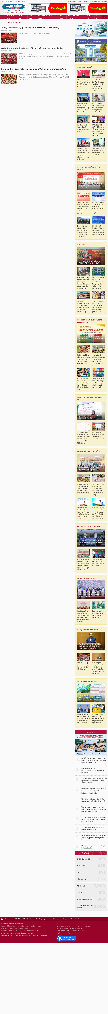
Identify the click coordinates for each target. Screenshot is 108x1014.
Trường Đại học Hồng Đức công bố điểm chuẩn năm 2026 (92, 829)
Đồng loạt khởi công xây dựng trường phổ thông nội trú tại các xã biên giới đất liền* (90, 594)
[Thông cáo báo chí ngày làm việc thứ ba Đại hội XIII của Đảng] (9, 38)
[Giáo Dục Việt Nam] (13, 8)
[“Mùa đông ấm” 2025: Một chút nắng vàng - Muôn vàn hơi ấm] (98, 553)
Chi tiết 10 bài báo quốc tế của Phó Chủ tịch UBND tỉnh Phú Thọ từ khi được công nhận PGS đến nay (83, 438)
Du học (61, 17)
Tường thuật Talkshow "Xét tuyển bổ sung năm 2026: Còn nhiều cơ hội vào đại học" (91, 186)
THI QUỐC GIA (82, 872)
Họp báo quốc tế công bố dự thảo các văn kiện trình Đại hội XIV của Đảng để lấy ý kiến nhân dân (83, 616)
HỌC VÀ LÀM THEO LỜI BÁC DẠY (88, 526)
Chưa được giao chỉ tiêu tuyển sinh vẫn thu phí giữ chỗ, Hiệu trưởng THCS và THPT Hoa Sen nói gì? (90, 261)
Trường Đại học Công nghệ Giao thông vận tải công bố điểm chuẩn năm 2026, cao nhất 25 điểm (94, 819)
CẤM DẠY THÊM (82, 879)
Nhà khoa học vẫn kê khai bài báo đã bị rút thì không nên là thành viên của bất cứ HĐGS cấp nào (83, 720)
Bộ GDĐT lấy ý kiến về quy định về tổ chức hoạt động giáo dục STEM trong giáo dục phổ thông (98, 489)
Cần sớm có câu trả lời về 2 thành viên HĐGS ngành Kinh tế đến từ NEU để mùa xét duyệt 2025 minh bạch (91, 698)
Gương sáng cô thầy (85, 899)
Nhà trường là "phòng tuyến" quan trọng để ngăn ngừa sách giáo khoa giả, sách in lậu (98, 360)
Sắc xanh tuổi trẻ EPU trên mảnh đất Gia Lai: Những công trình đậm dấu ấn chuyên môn (91, 543)
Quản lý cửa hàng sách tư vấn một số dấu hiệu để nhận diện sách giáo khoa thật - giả (83, 359)
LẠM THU (80, 893)
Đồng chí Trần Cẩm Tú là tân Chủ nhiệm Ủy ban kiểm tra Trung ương (33, 69)
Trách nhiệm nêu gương (45, 17)
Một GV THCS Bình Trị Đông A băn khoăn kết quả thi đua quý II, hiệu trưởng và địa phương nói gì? (98, 283)
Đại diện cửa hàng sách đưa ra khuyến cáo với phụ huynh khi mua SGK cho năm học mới (83, 384)
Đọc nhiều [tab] (91, 732)
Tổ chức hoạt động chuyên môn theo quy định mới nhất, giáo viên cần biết (93, 800)
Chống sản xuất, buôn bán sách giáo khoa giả (90, 321)
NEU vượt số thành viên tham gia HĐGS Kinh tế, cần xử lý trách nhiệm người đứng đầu (98, 719)
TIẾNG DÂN (81, 245)
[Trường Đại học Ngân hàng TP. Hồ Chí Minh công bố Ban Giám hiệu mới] (98, 426)
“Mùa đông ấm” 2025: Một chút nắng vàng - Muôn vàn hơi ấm (98, 563)
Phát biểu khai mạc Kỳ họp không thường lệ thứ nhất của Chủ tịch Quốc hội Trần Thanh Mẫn (90, 646)
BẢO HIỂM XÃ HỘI (83, 859)
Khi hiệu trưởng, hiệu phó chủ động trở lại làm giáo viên (93, 847)
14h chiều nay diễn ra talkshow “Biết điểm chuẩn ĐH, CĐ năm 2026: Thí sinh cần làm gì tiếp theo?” (98, 208)
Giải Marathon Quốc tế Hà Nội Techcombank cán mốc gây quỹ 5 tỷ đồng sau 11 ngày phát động (83, 154)
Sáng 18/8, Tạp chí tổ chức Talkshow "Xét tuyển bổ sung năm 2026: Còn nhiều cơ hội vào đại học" (83, 208)
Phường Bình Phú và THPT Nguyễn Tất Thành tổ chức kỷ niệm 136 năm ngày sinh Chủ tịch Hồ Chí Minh (83, 565)
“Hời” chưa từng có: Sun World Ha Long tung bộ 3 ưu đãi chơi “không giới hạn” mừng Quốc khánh (98, 85)
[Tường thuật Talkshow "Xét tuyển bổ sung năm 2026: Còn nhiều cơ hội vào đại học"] (91, 181)
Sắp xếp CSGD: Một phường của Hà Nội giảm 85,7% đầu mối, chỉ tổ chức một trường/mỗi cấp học (90, 468)
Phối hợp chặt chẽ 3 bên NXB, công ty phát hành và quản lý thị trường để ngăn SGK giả (98, 383)
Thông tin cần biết (84, 67)
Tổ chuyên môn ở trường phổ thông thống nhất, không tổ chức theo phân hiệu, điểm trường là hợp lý (93, 809)
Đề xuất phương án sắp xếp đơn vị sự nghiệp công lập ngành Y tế (98, 614)
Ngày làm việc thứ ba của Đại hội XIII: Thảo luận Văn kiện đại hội (32, 48)
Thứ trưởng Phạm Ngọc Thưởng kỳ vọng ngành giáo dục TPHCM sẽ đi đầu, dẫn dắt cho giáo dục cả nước (98, 513)
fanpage (66, 938)
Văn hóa (88, 17)
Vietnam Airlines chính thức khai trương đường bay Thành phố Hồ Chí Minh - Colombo (83, 108)
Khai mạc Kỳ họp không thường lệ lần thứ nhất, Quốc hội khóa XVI (83, 666)
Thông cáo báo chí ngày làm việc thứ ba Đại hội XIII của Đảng (30, 27)
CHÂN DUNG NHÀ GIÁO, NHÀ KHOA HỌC (90, 398)
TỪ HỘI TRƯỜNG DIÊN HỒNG (87, 630)
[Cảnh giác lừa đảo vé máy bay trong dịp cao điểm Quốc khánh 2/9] (98, 142)
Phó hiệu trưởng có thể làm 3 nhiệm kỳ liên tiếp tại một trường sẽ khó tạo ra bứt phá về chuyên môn (93, 791)
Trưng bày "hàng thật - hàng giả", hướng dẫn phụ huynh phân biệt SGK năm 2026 (91, 338)
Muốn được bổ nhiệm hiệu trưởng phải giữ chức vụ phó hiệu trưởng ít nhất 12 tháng (93, 838)
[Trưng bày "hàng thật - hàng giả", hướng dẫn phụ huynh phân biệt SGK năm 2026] (91, 333)
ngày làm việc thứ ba (11, 22)
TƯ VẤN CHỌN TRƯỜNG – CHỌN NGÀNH (88, 168)
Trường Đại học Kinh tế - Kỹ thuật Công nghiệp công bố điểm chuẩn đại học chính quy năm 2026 (94, 781)
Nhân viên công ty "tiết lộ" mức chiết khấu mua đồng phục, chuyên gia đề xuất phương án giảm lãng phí (98, 306)
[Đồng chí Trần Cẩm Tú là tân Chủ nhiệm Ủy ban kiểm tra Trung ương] (9, 79)
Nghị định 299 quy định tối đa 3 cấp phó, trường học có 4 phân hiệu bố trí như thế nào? (93, 771)
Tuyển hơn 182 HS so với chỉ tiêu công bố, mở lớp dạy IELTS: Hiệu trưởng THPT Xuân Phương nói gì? (83, 306)
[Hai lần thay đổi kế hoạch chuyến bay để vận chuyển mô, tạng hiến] (83, 119)
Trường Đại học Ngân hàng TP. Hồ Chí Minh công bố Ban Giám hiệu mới (98, 436)
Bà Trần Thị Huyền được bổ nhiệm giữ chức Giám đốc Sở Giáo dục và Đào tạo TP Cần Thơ (90, 416)
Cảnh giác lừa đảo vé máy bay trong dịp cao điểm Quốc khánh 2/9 (98, 152)
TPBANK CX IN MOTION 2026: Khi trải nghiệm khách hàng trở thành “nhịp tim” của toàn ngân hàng (98, 130)
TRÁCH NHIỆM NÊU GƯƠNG (87, 681)
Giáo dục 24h (10, 17)
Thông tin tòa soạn (20, 1)
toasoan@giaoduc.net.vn (99, 1)
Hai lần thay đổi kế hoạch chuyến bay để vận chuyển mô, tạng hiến (83, 128)
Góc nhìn (30, 17)
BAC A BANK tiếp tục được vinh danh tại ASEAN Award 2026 (83, 83)
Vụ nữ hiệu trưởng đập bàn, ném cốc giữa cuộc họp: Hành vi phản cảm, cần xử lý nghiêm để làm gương (83, 283)
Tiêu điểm (21, 17)
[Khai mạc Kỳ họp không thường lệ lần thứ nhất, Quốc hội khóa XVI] (83, 657)
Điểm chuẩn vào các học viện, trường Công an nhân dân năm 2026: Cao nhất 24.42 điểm (82, 231)
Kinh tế (97, 17)
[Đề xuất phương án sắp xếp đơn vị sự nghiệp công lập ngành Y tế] (98, 605)
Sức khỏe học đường (73, 17)
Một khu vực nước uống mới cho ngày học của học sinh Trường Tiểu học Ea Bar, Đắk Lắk (98, 108)
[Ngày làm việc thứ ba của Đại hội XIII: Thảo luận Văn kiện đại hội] (9, 58)
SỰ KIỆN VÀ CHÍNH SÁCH (86, 578)
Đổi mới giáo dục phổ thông (88, 451)
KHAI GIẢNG (81, 866)
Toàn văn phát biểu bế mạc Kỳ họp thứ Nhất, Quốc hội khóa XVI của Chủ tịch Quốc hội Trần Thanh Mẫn (98, 668)
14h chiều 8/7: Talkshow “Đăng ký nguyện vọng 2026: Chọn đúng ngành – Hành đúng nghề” (98, 230)
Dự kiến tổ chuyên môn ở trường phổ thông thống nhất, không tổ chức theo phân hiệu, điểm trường (93, 760)
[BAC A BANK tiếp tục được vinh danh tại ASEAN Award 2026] (83, 74)
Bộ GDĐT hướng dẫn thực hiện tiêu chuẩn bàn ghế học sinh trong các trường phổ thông (83, 488)
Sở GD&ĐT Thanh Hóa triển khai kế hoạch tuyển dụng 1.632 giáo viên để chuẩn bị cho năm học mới (83, 513)
